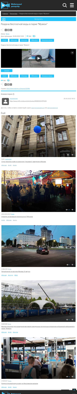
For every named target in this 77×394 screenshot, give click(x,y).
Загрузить (38, 19)
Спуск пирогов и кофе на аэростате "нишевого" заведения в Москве (23, 161)
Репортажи (13, 14)
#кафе (15, 165)
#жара (15, 387)
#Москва (14, 40)
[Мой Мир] (11, 30)
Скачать (6, 70)
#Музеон (34, 40)
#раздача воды (47, 40)
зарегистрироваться (37, 108)
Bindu (7, 34)
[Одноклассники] (8, 30)
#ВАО (16, 275)
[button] (38, 58)
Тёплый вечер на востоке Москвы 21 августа (15, 271)
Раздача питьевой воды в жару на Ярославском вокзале (19, 383)
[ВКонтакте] (6, 30)
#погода (24, 40)
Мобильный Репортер (11, 5)
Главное (5, 14)
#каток (15, 220)
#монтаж (15, 332)
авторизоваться (52, 108)
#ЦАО (4, 40)
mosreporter (14, 98)
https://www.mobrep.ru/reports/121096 (18, 88)
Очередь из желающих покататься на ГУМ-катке (17, 216)
